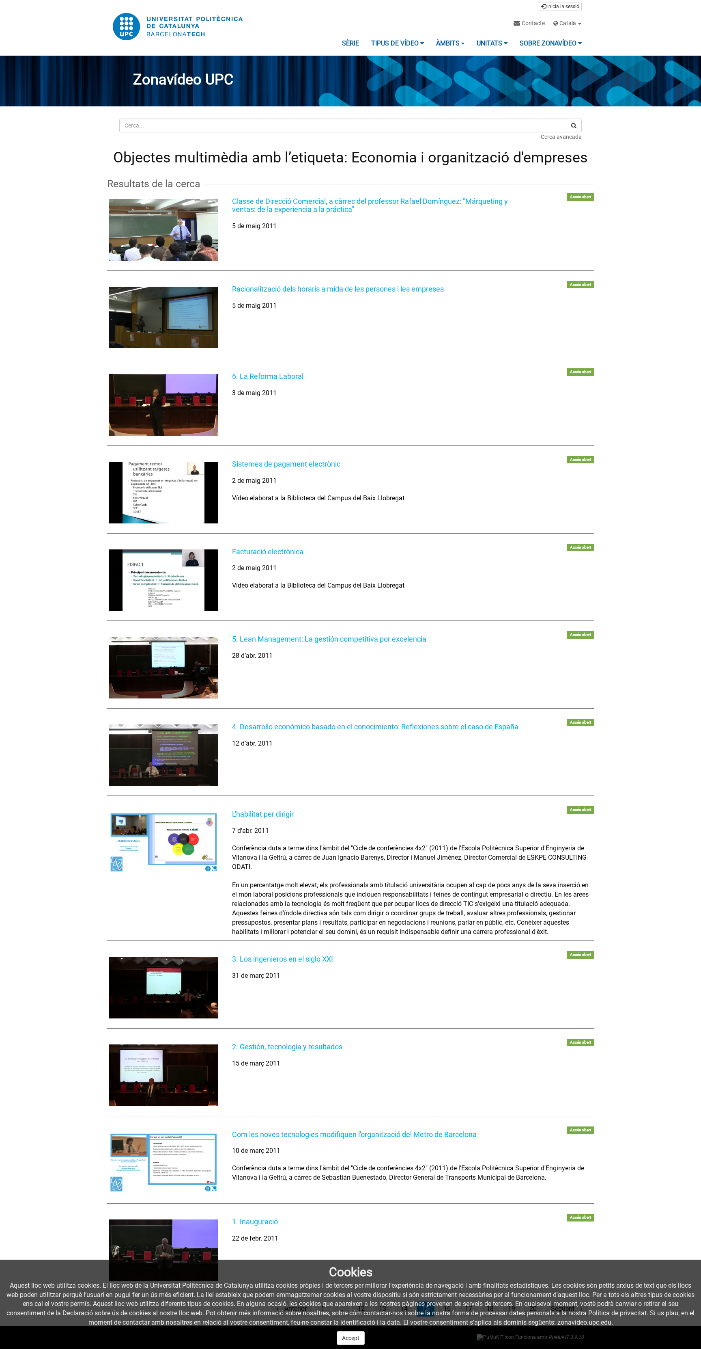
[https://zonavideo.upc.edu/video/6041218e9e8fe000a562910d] (163, 842)
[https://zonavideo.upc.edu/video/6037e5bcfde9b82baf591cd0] (163, 492)
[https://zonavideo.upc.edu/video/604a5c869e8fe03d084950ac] (163, 1075)
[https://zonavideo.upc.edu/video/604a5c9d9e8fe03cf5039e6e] (163, 987)
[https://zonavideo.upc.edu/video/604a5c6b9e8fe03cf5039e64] (163, 1250)
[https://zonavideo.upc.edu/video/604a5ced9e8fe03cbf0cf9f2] (163, 405)
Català (567, 23)
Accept (350, 1338)
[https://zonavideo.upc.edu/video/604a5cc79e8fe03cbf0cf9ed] (163, 667)
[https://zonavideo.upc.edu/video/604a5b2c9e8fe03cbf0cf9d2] (163, 230)
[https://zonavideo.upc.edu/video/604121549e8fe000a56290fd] (163, 1163)
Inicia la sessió (562, 6)
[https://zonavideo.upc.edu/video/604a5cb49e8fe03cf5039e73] (163, 755)
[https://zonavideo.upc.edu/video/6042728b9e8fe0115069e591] (163, 317)
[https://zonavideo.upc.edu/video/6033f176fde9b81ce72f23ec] (163, 580)
